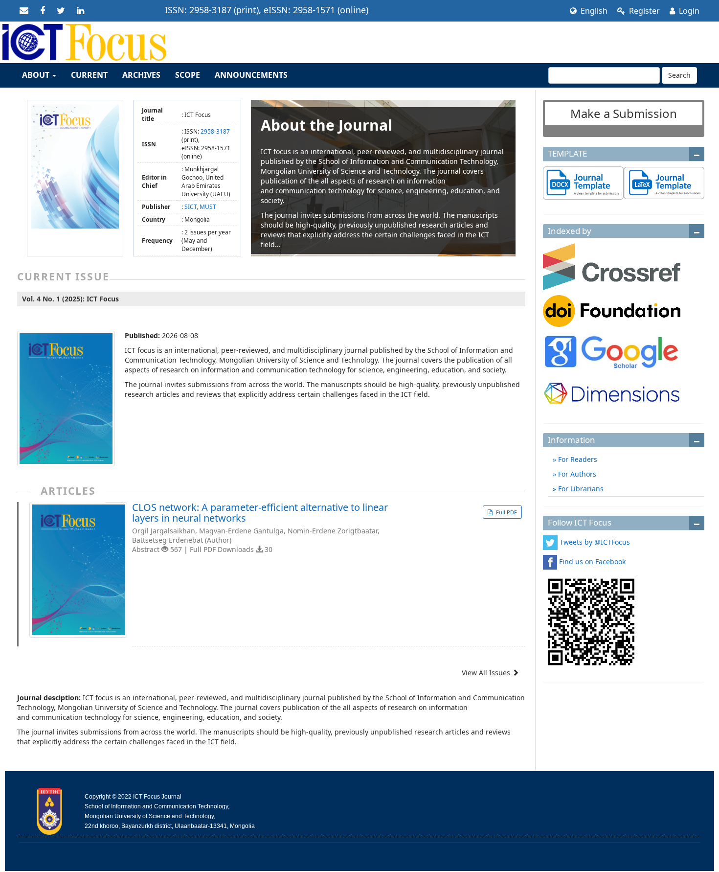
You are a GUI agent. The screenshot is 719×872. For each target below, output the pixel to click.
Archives (141, 74)
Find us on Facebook (592, 561)
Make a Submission (623, 113)
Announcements (251, 74)
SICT (190, 207)
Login (688, 10)
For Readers (576, 459)
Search (679, 75)
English (593, 10)
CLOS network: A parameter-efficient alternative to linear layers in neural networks (260, 513)
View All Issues (487, 672)
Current (89, 74)
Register (643, 10)
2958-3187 (215, 131)
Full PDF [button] (505, 512)
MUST (208, 207)
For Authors (576, 474)
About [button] (36, 74)
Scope (187, 74)
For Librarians (580, 488)
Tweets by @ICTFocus (595, 542)
